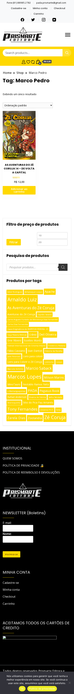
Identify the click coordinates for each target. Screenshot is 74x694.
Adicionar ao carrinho (19, 190)
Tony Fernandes (22, 409)
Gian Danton (35, 350)
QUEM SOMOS (12, 458)
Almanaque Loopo (33, 292)
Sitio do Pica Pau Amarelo (38, 402)
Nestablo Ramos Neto (36, 384)
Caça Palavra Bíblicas (17, 335)
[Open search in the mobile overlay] (37, 267)
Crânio (33, 334)
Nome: (7, 534)
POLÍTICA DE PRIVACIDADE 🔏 (23, 465)
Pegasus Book (49, 391)
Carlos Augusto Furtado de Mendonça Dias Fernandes (32, 319)
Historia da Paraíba (54, 351)
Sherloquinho (13, 402)
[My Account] (24, 61)
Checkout (59, 8)
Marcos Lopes (24, 376)
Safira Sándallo (55, 397)
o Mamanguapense (16, 391)
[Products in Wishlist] (28, 61)
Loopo (59, 362)
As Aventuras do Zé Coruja (30, 307)
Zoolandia (35, 418)
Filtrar (13, 242)
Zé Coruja (55, 417)
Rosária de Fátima (37, 397)
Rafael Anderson (17, 397)
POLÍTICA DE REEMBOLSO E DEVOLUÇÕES (31, 472)
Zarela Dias (16, 418)
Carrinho (39, 13)
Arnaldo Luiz (22, 299)
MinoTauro (13, 384)
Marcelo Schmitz (15, 369)
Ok (22, 688)
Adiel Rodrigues (14, 292)
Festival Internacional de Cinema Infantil (26, 345)
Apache (50, 291)
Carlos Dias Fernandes (17, 324)
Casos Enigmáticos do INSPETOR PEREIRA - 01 (27, 329)
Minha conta (40, 8)
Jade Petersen (13, 356)
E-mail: (7, 523)
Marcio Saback (39, 368)
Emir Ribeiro (14, 340)
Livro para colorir (33, 356)
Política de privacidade (42, 688)
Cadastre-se (18, 8)
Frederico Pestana (56, 345)
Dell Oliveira (47, 334)
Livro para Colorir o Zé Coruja (24, 361)
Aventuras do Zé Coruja (21, 314)
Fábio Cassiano (16, 350)
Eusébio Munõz (33, 340)
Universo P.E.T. (47, 410)
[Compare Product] (33, 61)
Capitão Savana (45, 314)
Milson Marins (54, 377)
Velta (58, 410)
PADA (32, 390)
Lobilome (49, 362)
